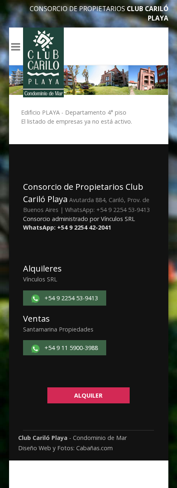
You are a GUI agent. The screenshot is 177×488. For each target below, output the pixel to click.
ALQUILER (88, 395)
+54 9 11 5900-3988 (70, 348)
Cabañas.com (94, 448)
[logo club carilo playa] (43, 62)
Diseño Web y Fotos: (46, 448)
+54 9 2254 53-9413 (70, 298)
